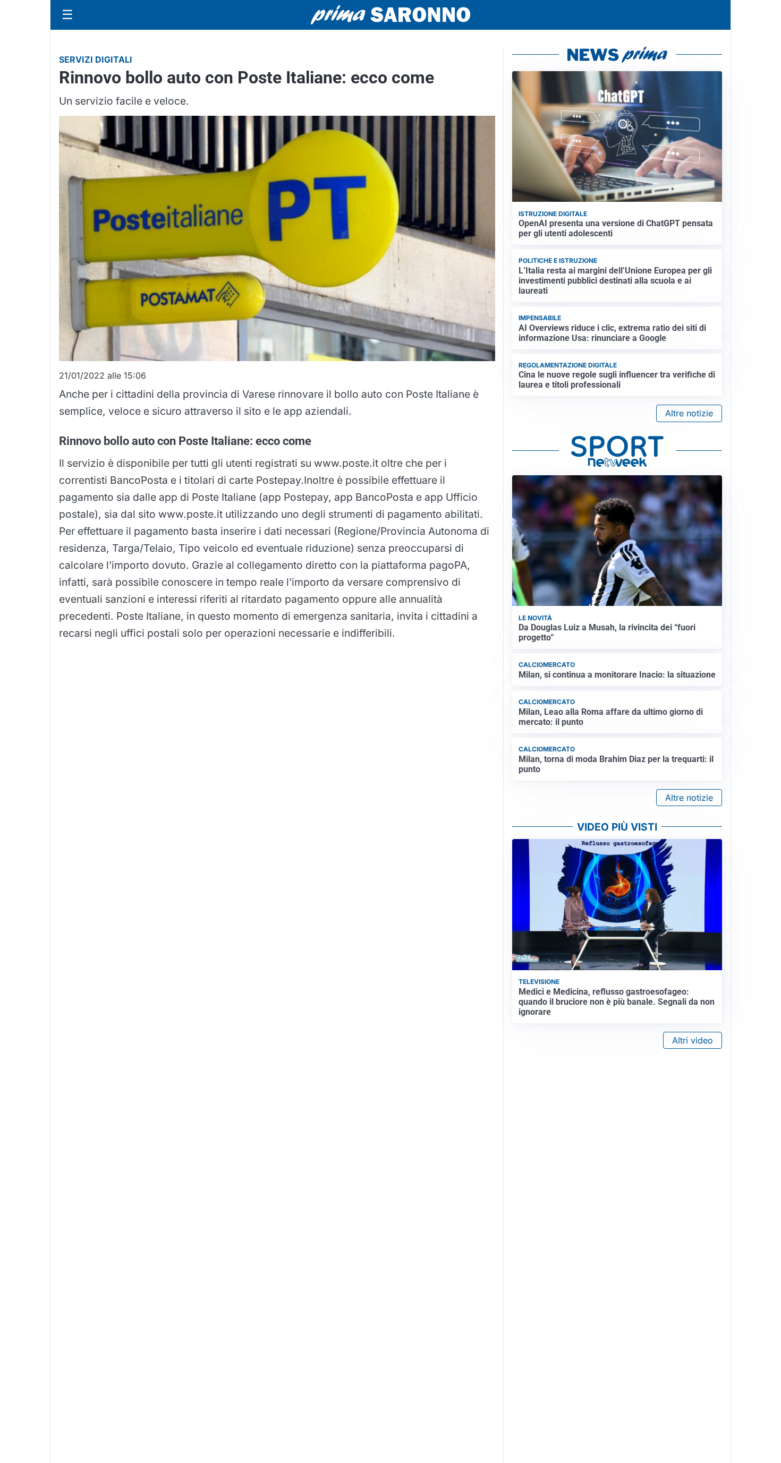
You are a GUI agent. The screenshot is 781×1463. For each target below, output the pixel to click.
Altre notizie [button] (689, 413)
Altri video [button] (692, 1040)
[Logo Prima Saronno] (390, 14)
